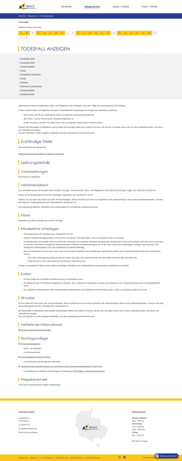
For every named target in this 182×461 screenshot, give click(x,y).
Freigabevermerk (27, 94)
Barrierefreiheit (76, 458)
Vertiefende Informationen (31, 86)
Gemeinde (66, 6)
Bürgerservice (92, 6)
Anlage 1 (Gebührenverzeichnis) (91, 371)
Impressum (34, 458)
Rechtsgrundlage (27, 90)
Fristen (23, 71)
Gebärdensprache (62, 458)
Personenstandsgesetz (30, 344)
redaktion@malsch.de (29, 428)
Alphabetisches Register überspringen (29, 27)
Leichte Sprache (47, 458)
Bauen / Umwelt (121, 6)
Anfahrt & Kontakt (140, 441)
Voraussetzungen (27, 63)
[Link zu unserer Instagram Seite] (119, 457)
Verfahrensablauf (27, 67)
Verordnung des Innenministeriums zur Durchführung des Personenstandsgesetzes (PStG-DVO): (61, 366)
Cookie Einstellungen (92, 458)
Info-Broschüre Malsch (29, 432)
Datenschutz (23, 458)
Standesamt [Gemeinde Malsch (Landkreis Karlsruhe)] (41, 154)
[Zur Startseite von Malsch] (27, 6)
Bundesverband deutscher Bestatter (36, 330)
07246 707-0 (25, 425)
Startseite (21, 16)
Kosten (23, 78)
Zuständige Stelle (27, 59)
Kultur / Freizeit (149, 6)
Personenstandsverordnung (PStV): (36, 357)
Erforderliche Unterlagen (30, 74)
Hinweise (24, 82)
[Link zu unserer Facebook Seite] (124, 457)
